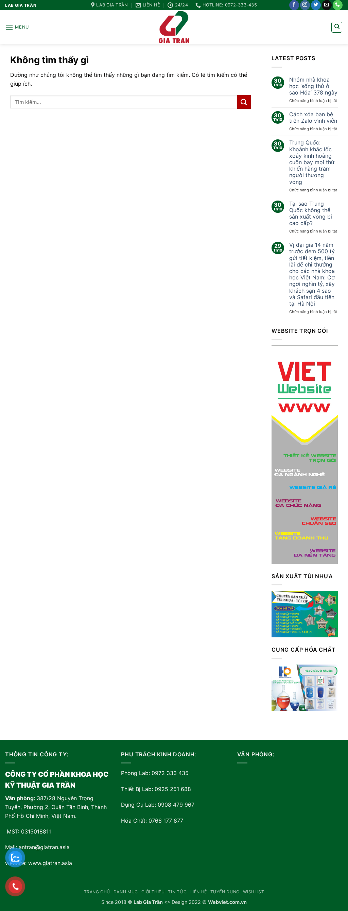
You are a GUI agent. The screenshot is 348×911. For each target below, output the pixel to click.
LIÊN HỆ (198, 891)
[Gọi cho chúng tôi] (338, 5)
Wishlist (253, 891)
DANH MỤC (126, 891)
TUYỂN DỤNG (225, 891)
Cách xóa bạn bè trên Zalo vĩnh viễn (313, 117)
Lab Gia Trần (148, 902)
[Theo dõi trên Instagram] (305, 5)
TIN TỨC (177, 891)
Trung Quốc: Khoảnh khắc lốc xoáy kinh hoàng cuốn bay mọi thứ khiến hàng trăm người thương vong (311, 162)
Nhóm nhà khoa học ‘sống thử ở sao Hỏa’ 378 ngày (313, 86)
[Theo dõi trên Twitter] (316, 5)
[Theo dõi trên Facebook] (294, 5)
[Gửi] (244, 101)
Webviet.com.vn (227, 902)
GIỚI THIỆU (153, 891)
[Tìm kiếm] (336, 27)
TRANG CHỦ (97, 891)
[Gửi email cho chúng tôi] (327, 5)
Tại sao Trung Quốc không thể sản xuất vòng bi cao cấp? (310, 214)
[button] (17, 27)
